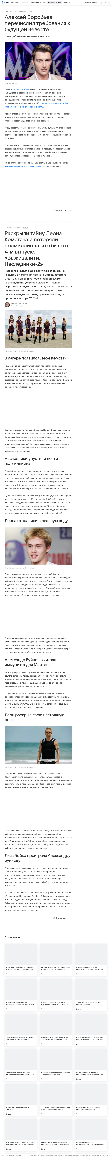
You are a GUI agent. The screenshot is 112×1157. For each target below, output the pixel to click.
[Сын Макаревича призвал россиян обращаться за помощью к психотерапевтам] (21, 995)
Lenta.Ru (30, 11)
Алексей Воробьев (20, 89)
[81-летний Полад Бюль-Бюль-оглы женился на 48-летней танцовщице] (56, 1065)
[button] (38, 61)
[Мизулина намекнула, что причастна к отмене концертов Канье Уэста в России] (91, 960)
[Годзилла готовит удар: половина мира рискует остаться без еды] (21, 1135)
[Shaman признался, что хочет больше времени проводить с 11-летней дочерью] (21, 1065)
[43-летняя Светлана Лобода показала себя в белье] (91, 1100)
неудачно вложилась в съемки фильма (24, 166)
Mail (3, 1155)
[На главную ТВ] (7, 2)
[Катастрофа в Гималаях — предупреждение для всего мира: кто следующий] (91, 1065)
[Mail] (3, 2)
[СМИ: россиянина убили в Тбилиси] (21, 1100)
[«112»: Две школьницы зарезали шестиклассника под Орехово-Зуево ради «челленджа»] (91, 1030)
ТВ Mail (25, 228)
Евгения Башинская (19, 304)
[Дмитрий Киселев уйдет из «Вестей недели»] (91, 995)
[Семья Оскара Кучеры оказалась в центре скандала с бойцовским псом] (21, 960)
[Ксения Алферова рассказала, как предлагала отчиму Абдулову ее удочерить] (56, 1135)
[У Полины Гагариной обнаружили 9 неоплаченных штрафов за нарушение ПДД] (56, 1100)
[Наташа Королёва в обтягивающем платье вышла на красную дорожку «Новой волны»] (91, 1135)
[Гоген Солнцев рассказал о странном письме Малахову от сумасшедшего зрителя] (56, 995)
